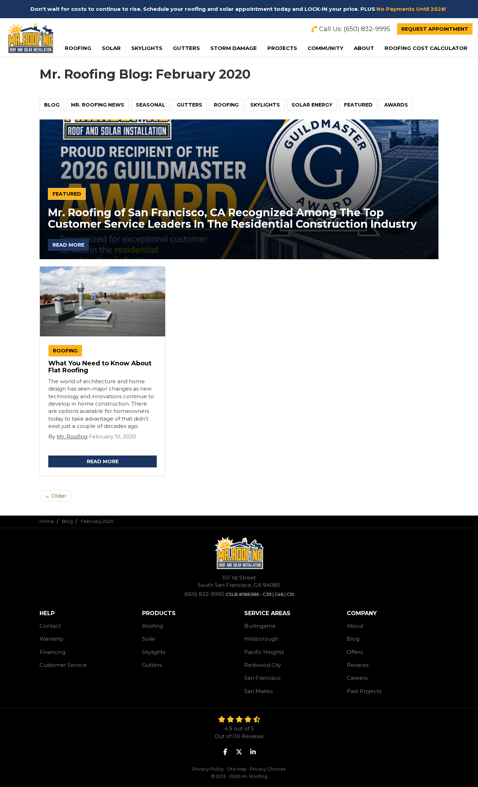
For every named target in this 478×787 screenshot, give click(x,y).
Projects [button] (282, 48)
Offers (355, 652)
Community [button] (325, 48)
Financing (52, 652)
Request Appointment (434, 29)
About (355, 625)
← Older (55, 496)
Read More (68, 245)
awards (396, 105)
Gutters (189, 105)
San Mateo (258, 691)
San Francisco (262, 678)
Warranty (51, 638)
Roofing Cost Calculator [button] (426, 48)
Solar (148, 638)
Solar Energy (311, 105)
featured (358, 105)
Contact (50, 625)
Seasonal (150, 105)
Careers (357, 678)
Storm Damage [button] (233, 48)
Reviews (357, 665)
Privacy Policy (208, 769)
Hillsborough (261, 638)
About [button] (364, 48)
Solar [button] (111, 48)
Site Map (237, 769)
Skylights (265, 105)
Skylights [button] (146, 48)
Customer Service (63, 665)
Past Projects (364, 691)
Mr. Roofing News (97, 105)
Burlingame (260, 625)
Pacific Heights (264, 652)
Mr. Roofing (72, 436)
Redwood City (262, 665)
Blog (51, 105)
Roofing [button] (78, 48)
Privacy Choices (268, 769)
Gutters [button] (186, 48)
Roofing (226, 105)
